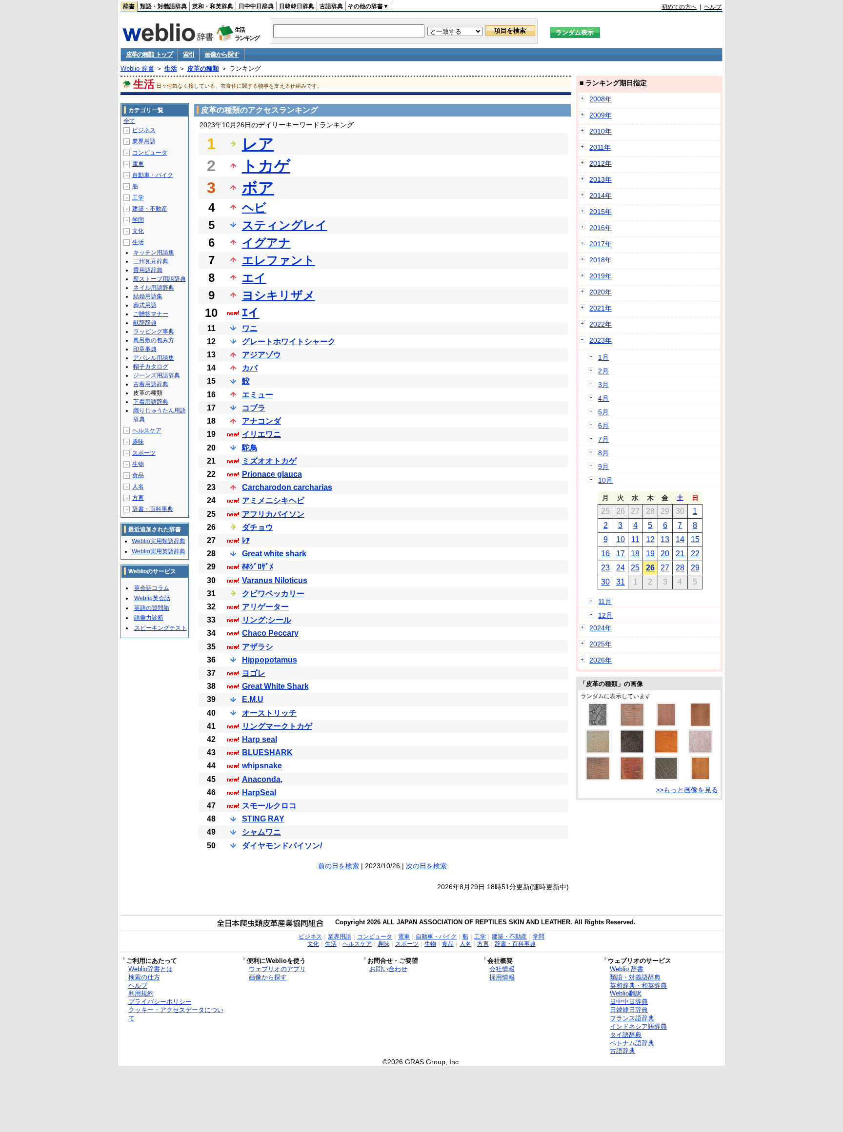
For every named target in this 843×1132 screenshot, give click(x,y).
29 (695, 568)
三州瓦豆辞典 (150, 261)
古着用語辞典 (150, 384)
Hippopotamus (269, 660)
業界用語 (144, 141)
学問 (138, 219)
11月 (605, 601)
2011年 (600, 147)
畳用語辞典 (147, 270)
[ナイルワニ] (632, 778)
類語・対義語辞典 (163, 6)
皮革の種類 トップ (149, 54)
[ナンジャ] (700, 778)
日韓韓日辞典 (296, 6)
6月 (603, 425)
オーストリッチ (269, 713)
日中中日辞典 (256, 6)
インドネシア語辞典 (638, 1026)
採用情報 (502, 977)
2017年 (600, 244)
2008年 (600, 99)
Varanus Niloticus (274, 580)
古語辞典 (331, 6)
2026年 (600, 660)
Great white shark (274, 553)
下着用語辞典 (150, 401)
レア (258, 144)
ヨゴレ (253, 673)
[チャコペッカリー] (700, 751)
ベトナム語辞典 (632, 1043)
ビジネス (144, 130)
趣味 (138, 441)
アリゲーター (265, 607)
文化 (138, 231)
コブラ (253, 408)
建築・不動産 (149, 208)
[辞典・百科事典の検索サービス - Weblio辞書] (168, 38)
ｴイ (251, 312)
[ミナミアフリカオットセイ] (666, 751)
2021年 (600, 308)
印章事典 (145, 349)
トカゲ (266, 166)
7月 (603, 439)
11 (635, 539)
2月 (603, 371)
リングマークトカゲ (277, 726)
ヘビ (254, 207)
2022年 (600, 324)
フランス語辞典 (632, 1018)
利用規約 (141, 993)
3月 (603, 385)
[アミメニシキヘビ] (598, 724)
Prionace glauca (272, 474)
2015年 (600, 211)
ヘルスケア (146, 430)
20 (665, 553)
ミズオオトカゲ (269, 461)
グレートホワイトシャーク (289, 341)
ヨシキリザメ (278, 295)
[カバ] (632, 751)
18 (635, 553)
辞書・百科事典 (152, 509)
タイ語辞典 (626, 1034)
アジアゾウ (261, 355)
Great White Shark (275, 686)
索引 (188, 54)
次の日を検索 (426, 866)
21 (680, 553)
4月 (603, 398)
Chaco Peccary (270, 633)
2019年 (600, 276)
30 (605, 582)
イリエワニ (261, 434)
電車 (138, 163)
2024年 (600, 628)
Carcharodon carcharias (287, 487)
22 (695, 553)
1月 (603, 357)
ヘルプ (713, 6)
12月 (605, 615)
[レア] (597, 751)
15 (695, 539)
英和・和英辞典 (212, 6)
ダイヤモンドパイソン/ (282, 845)
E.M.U (252, 699)
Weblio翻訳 (626, 993)
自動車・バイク (152, 175)
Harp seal (259, 739)
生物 (138, 464)
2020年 (600, 292)
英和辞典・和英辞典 (638, 985)
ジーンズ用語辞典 (156, 375)
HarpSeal (259, 792)
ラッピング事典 (153, 331)
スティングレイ (284, 225)
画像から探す (221, 54)
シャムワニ (261, 832)
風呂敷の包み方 (153, 340)
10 (620, 539)
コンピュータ (149, 152)
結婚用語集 (147, 296)
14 (680, 539)
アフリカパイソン (273, 514)
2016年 (600, 228)
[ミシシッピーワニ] (632, 724)
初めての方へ (679, 6)
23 (605, 568)
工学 (138, 197)
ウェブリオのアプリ (277, 969)
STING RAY (263, 819)
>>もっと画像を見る (687, 790)
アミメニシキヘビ (273, 500)
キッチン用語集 (153, 252)
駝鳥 (250, 448)
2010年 (600, 131)
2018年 (600, 260)
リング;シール (266, 620)
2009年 (600, 115)
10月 (605, 480)
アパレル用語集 (153, 357)
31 (620, 582)
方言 (138, 497)
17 (620, 553)
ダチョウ (257, 527)
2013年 (600, 179)
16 (605, 553)
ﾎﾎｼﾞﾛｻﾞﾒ (257, 567)
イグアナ (266, 242)
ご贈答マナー (150, 314)
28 (680, 568)
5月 (603, 412)
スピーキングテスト (160, 628)
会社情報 (502, 969)
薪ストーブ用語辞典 (159, 278)
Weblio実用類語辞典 (158, 541)
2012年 (600, 163)
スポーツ (144, 452)
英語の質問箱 (151, 608)
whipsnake (262, 765)
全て (129, 121)
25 (635, 568)
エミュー (257, 394)
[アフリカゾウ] (666, 778)
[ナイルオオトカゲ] (700, 724)
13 (665, 539)
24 (620, 568)
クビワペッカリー (273, 593)
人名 (138, 486)
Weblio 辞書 (137, 68)
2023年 (600, 340)
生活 (170, 68)
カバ (250, 368)
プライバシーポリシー (160, 1001)
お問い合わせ (388, 969)
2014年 (600, 195)
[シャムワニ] (597, 778)
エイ (254, 277)
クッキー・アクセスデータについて (175, 1014)
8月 (603, 453)
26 (650, 568)
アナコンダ (261, 421)
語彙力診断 (148, 617)
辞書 (129, 6)
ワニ (250, 328)
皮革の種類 (203, 68)
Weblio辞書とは (150, 969)
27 (665, 568)
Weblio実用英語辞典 (158, 551)
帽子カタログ (150, 366)
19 (650, 553)
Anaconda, (262, 779)
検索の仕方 (144, 977)
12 (650, 539)
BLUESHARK (267, 752)
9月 (603, 466)
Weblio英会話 (152, 598)
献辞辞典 (145, 322)
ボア (258, 187)
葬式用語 (145, 305)
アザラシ (257, 647)
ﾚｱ (246, 540)
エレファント (278, 260)
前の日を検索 (338, 866)
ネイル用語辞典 (153, 287)
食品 (138, 475)
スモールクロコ (269, 805)
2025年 (600, 644)
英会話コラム (151, 588)
